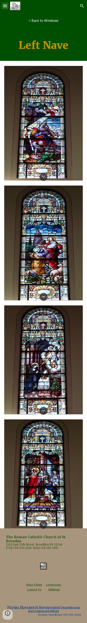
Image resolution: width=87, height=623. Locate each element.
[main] (43, 45)
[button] (5, 6)
